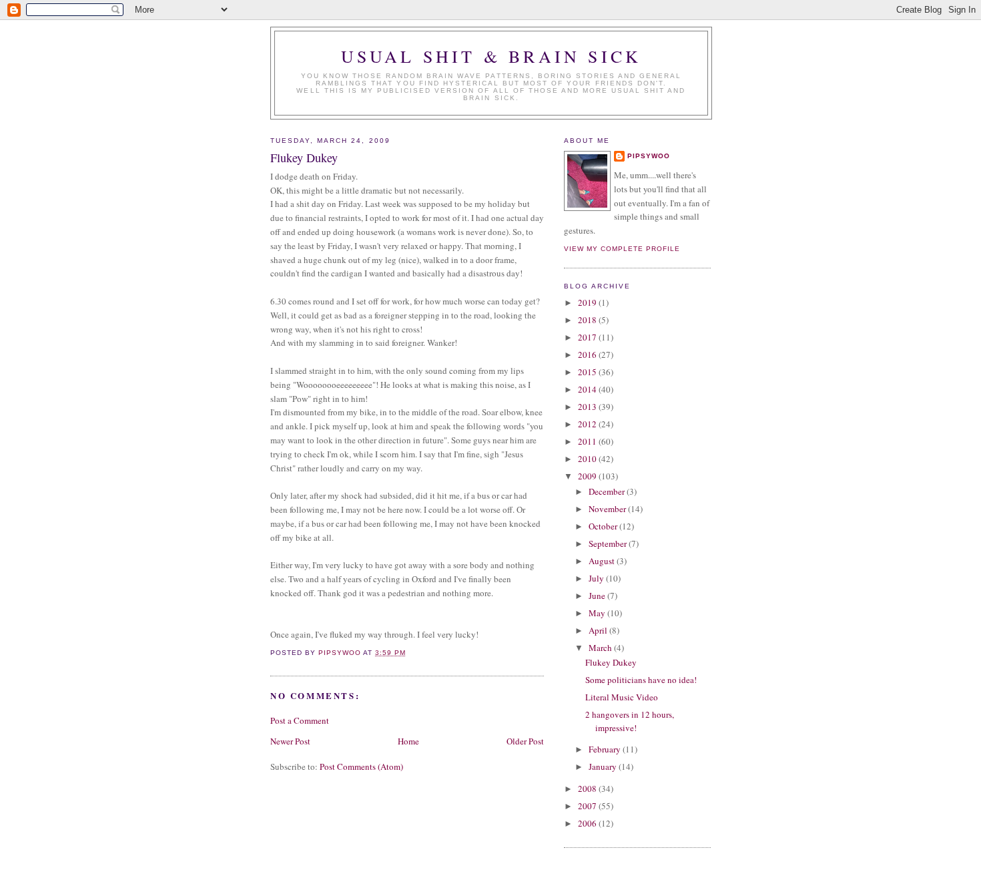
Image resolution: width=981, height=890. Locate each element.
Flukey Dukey (611, 662)
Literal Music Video (621, 697)
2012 (588, 424)
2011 (588, 441)
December (608, 491)
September (609, 543)
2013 (588, 407)
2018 (588, 320)
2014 (588, 389)
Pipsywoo (648, 156)
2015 (588, 372)
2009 (588, 476)
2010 (588, 459)
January (604, 766)
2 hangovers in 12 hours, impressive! (629, 721)
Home (408, 741)
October (604, 526)
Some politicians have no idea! (641, 680)
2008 (588, 789)
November (608, 509)
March (601, 648)
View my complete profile (622, 248)
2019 (588, 302)
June (598, 596)
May (598, 613)
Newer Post (290, 741)
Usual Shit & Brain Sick (491, 56)
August (603, 561)
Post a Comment (299, 720)
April (599, 630)
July (597, 578)
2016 (588, 355)
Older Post (525, 741)
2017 (588, 337)
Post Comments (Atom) (361, 766)
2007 (588, 806)
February (606, 749)
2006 (588, 823)
